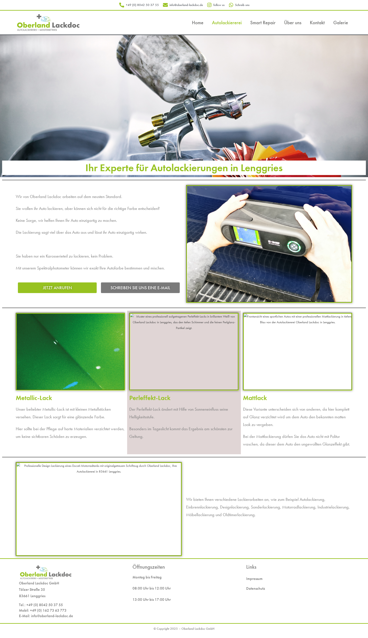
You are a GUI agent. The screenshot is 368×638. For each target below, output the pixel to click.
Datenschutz (255, 588)
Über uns (292, 22)
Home (197, 22)
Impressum (254, 578)
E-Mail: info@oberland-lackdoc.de (46, 615)
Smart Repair (263, 22)
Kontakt (317, 22)
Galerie (340, 22)
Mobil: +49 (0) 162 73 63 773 (42, 610)
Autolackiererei (227, 22)
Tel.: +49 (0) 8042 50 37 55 (41, 604)
